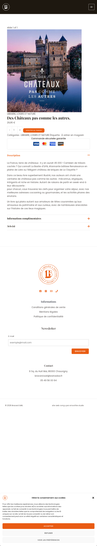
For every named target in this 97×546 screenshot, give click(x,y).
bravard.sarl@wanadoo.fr (48, 375)
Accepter (48, 526)
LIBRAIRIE (11, 113)
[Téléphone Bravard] (57, 291)
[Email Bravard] (51, 291)
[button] (93, 498)
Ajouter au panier (34, 130)
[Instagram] (46, 291)
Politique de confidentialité (48, 316)
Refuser (48, 533)
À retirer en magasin (72, 135)
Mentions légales (48, 311)
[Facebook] (40, 291)
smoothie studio (76, 405)
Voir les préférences (48, 540)
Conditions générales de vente (48, 307)
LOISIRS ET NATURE (26, 113)
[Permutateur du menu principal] (92, 7)
